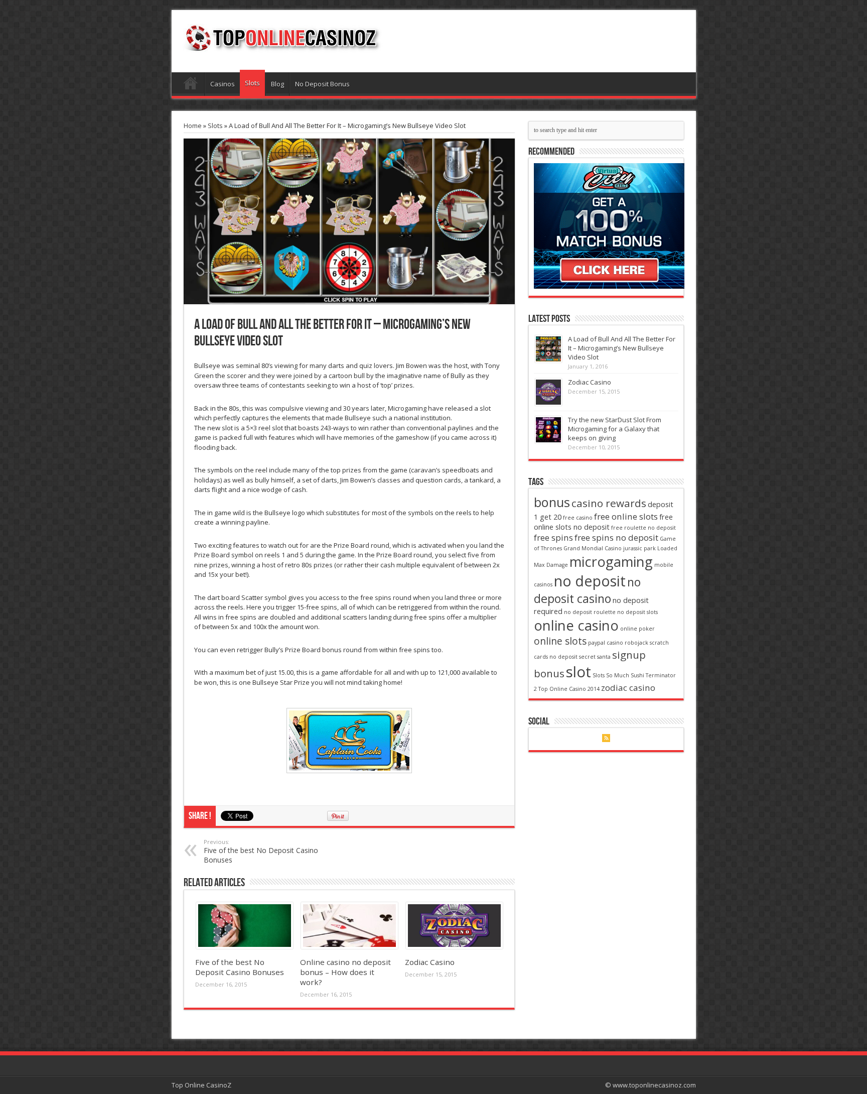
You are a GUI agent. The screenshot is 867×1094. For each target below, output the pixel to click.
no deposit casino (587, 590)
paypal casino (605, 642)
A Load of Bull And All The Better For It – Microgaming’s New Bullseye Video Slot (621, 347)
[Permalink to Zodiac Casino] (454, 946)
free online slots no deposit (603, 522)
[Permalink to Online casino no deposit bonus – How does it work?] (349, 946)
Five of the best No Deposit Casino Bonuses (261, 851)
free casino (578, 517)
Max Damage (551, 564)
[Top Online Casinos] (281, 47)
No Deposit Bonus (322, 83)
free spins (553, 537)
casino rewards (608, 503)
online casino (576, 625)
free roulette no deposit (643, 527)
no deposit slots (637, 612)
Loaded (667, 548)
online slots (560, 641)
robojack (636, 642)
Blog (277, 83)
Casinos (222, 83)
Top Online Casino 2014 (569, 688)
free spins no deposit (616, 537)
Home (190, 85)
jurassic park (639, 548)
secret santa (595, 656)
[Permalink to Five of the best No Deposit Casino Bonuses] (244, 946)
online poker (637, 628)
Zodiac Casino (430, 962)
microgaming (611, 561)
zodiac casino (628, 687)
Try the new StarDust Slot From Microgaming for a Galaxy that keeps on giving (614, 428)
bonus (552, 502)
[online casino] (609, 286)
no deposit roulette (590, 612)
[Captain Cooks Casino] (349, 740)
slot (578, 672)
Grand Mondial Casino (592, 548)
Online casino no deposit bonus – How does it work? (345, 972)
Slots (252, 82)
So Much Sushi (625, 675)
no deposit (590, 580)
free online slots (626, 516)
